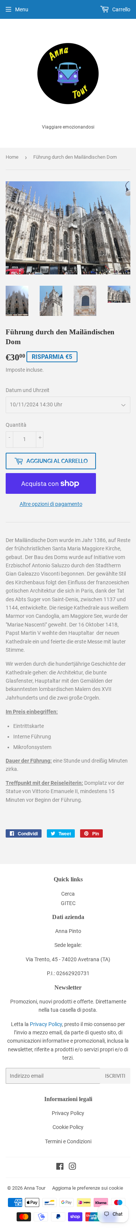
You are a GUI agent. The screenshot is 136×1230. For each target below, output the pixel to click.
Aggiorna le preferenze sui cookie (87, 1188)
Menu (21, 9)
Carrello (120, 9)
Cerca (68, 894)
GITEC (68, 903)
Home (12, 157)
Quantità (16, 425)
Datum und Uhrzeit (27, 390)
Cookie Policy (68, 1127)
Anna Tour (34, 1188)
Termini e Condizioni (68, 1141)
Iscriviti (115, 1076)
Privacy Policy (46, 1024)
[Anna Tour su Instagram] (72, 1167)
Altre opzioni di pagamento (51, 504)
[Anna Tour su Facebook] (60, 1167)
